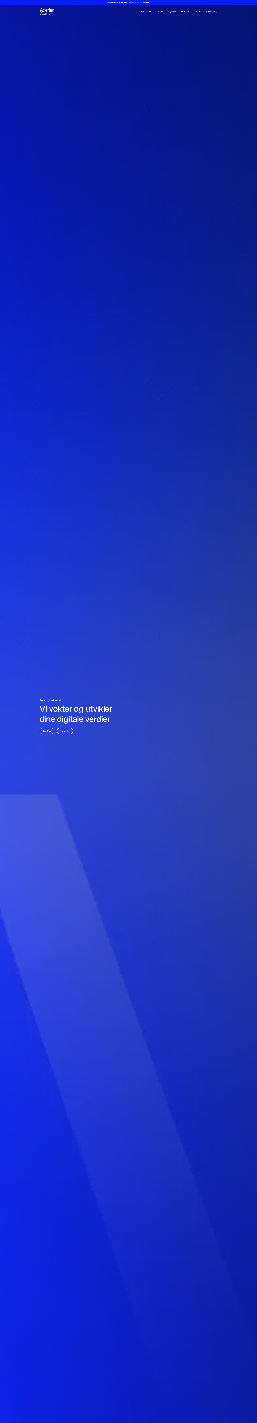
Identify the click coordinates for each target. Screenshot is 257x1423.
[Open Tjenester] (150, 11)
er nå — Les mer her (128, 2)
